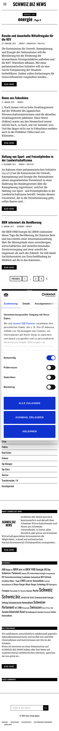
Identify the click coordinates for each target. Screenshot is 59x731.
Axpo (8, 569)
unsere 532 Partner (24, 323)
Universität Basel (17, 612)
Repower (29, 590)
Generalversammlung (13, 577)
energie (43, 573)
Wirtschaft (47, 612)
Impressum (15, 722)
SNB (20, 607)
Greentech (31, 43)
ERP (3, 577)
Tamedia (5, 611)
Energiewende (50, 573)
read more (9, 84)
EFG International (33, 573)
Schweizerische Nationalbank (20, 602)
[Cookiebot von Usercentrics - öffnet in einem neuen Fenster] (42, 295)
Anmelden (8, 724)
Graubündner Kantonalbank (31, 577)
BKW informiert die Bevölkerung (22, 222)
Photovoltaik (13, 591)
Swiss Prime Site (47, 608)
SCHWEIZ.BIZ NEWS (27, 597)
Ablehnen (29, 431)
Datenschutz (26, 722)
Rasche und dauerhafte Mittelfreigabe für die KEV (27, 37)
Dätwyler (24, 573)
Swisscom (36, 607)
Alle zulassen (29, 403)
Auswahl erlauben (29, 417)
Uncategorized (8, 486)
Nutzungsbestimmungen (43, 722)
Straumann (25, 607)
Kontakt (5, 722)
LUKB (22, 580)
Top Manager (7, 463)
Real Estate (6, 452)
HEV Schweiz (46, 577)
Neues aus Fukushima (15, 98)
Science (5, 458)
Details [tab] (26, 303)
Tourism (5, 475)
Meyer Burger (19, 584)
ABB (4, 569)
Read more (9, 549)
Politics (41, 43)
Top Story (6, 469)
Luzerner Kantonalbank (34, 580)
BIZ (12, 569)
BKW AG (22, 569)
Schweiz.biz (11, 596)
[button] (45, 708)
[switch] (50, 367)
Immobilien (5, 580)
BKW (15, 569)
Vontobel (40, 611)
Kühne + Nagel (15, 580)
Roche (36, 590)
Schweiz (45, 589)
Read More (9, 666)
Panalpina (5, 590)
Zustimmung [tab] (11, 303)
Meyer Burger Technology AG (37, 584)
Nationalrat (53, 584)
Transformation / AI (10, 480)
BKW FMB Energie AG (36, 569)
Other (4, 441)
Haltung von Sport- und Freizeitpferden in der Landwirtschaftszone (27, 158)
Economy (20, 226)
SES (16, 607)
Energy (22, 43)
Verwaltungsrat (31, 611)
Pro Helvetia (22, 591)
